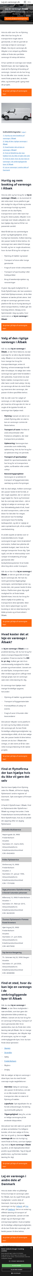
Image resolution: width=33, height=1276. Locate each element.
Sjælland (11, 1209)
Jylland (19, 1206)
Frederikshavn (10, 1061)
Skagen (7, 1048)
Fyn (26, 1206)
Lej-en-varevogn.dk (10, 2)
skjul (23, 132)
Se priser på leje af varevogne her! (16, 19)
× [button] (31, 1248)
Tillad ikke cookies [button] (16, 1269)
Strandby (8, 1052)
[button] (16, 1273)
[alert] (16, 1261)
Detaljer (10, 1258)
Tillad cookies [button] (16, 1265)
